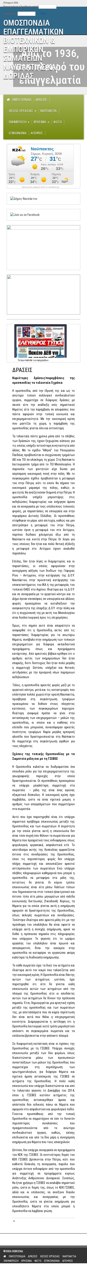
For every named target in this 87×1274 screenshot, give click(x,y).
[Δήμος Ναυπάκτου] (24, 198)
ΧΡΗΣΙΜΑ (40, 122)
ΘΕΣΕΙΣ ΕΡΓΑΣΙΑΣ (21, 111)
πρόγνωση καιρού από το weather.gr (40, 187)
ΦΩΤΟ (57, 122)
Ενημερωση (18, 122)
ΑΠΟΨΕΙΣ (37, 133)
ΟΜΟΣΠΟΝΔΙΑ (21, 100)
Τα (19, 360)
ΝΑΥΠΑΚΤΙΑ (48, 111)
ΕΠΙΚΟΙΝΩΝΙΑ (18, 133)
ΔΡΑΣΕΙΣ (41, 100)
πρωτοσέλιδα (26, 360)
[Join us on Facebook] (25, 214)
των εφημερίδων (40, 360)
